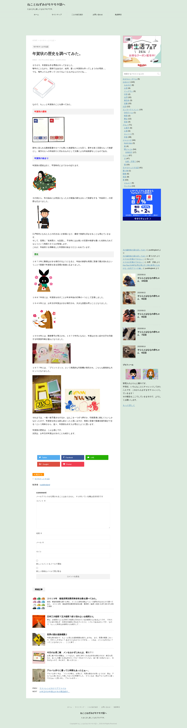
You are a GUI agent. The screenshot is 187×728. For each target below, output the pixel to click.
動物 (124, 174)
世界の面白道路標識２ (57, 634)
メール (40, 542)
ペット (125, 155)
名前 (39, 533)
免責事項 (118, 15)
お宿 (126, 88)
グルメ (125, 125)
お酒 (126, 131)
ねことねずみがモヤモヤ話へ (46, 4)
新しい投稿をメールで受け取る (48, 571)
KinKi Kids (128, 143)
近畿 (126, 103)
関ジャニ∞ (128, 149)
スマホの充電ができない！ (133, 259)
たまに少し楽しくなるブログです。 (93, 718)
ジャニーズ (127, 140)
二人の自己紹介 (77, 15)
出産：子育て (130, 161)
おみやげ (127, 85)
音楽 (126, 122)
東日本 (126, 100)
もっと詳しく (129, 405)
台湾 (126, 97)
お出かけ (126, 82)
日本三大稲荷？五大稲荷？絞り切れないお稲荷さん (70, 616)
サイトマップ (57, 15)
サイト (39, 552)
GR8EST (128, 152)
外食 (126, 137)
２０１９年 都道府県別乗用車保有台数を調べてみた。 (72, 598)
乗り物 (125, 171)
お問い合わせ (98, 15)
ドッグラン (128, 91)
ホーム (36, 15)
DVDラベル (128, 113)
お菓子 (126, 128)
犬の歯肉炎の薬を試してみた (134, 250)
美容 (124, 177)
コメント (41, 501)
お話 (124, 106)
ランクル (127, 186)
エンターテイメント (131, 110)
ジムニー (127, 183)
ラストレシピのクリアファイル (52, 688)
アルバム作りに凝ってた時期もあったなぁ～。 (68, 670)
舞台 (126, 119)
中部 (126, 94)
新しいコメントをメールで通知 (48, 564)
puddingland (45, 485)
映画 (126, 116)
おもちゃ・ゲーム (130, 79)
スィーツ (127, 134)
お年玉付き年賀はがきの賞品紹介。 (54, 691)
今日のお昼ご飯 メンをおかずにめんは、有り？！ (70, 652)
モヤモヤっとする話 (42, 479)
